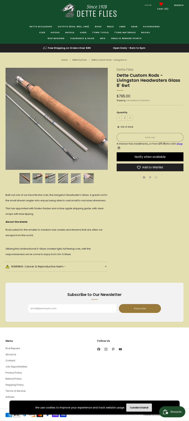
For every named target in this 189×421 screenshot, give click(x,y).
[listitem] (67, 48)
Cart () (163, 8)
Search (178, 5)
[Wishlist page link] (161, 4)
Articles (10, 397)
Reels (110, 26)
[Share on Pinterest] (150, 177)
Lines (122, 26)
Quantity (122, 112)
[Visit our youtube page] (120, 349)
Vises (83, 32)
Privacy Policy (14, 372)
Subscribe (140, 308)
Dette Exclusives (41, 26)
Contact (10, 360)
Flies (42, 32)
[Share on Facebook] (144, 177)
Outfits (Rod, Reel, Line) (73, 26)
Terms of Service (16, 391)
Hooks (55, 32)
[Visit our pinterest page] (113, 349)
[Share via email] (156, 177)
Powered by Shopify (152, 414)
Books (145, 32)
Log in (148, 5)
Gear (134, 26)
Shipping (121, 100)
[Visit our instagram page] (105, 349)
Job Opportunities (16, 366)
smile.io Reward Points (126, 38)
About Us (11, 354)
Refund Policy (14, 378)
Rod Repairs (13, 348)
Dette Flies (125, 69)
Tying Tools (100, 32)
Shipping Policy (15, 385)
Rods (98, 26)
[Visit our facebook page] (98, 349)
